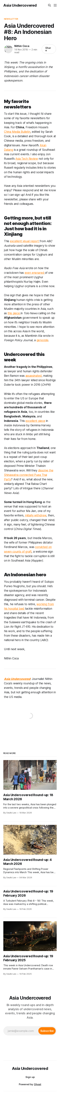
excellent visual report (25, 241)
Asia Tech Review (26, 158)
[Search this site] (49, 5)
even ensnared (35, 272)
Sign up (30, 1077)
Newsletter (11, 19)
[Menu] (55, 5)
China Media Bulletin (17, 131)
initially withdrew (35, 515)
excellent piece (35, 421)
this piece (14, 313)
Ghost (37, 1084)
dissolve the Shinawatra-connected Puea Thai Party (28, 475)
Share (48, 49)
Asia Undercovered (19, 5)
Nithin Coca (21, 46)
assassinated (34, 375)
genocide (42, 340)
